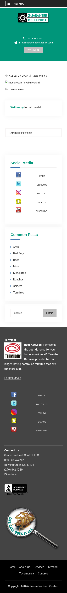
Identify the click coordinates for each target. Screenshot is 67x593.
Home (12, 567)
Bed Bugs (19, 253)
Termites (18, 292)
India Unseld (40, 75)
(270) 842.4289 (13, 469)
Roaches (18, 279)
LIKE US (41, 176)
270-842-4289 (34, 38)
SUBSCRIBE (41, 211)
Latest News (16, 89)
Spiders (17, 286)
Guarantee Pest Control (44, 586)
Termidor (53, 567)
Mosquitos (19, 273)
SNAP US (41, 202)
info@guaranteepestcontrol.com (36, 43)
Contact (43, 573)
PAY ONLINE (33, 50)
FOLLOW (41, 194)
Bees (16, 260)
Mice (16, 266)
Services (39, 567)
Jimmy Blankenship (21, 132)
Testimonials (27, 573)
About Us (24, 567)
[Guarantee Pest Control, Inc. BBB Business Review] (16, 494)
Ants (16, 247)
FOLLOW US (41, 185)
